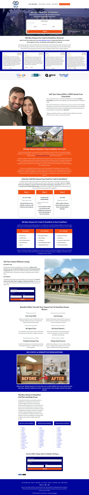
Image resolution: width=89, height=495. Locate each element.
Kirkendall (41, 444)
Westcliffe (59, 438)
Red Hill (40, 437)
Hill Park (59, 432)
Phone (35, 26)
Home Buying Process (44, 40)
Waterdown (24, 437)
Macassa (59, 436)
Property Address (44, 21)
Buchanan (23, 445)
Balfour (58, 429)
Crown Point (41, 430)
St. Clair (40, 429)
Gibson (40, 427)
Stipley (58, 445)
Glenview (23, 448)
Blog (59, 482)
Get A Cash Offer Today (26, 482)
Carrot (55, 493)
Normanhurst (42, 432)
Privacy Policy (54, 482)
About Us (45, 482)
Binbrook (23, 441)
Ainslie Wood (41, 440)
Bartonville (41, 436)
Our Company (54, 4)
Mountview (41, 445)
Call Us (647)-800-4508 (64, 4)
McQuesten (41, 433)
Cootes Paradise (25, 443)
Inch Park (59, 427)
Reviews (48, 4)
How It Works (41, 4)
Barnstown (59, 443)
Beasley (23, 427)
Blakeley (59, 447)
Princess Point (24, 447)
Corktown (23, 429)
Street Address (44, 24)
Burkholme (59, 444)
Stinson (23, 432)
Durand (23, 430)
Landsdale (23, 433)
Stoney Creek (24, 440)
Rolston (58, 437)
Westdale (41, 441)
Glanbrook (23, 438)
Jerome (58, 441)
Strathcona (41, 443)
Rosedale (41, 438)
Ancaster (23, 434)
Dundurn (23, 444)
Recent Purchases (64, 482)
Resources (50, 482)
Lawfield (59, 430)
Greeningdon (59, 440)
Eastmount (59, 433)
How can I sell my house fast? (42, 155)
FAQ (42, 482)
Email (53, 26)
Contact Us (33, 482)
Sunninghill (59, 434)
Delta (40, 447)
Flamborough (24, 436)
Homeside (41, 434)
